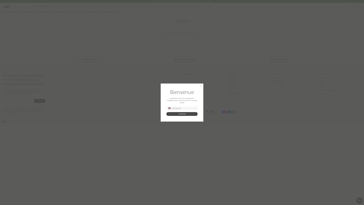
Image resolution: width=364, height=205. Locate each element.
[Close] (200, 86)
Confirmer (182, 114)
